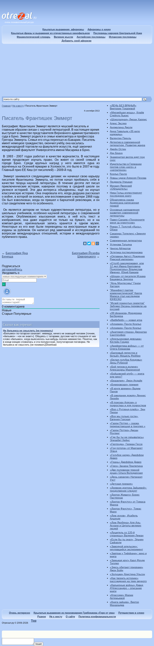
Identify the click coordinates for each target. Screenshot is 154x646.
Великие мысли (63, 37)
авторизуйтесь (12, 269)
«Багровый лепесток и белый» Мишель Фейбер (125, 354)
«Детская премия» (121, 483)
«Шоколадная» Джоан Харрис (128, 119)
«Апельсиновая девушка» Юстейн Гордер (126, 340)
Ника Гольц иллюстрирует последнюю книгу (126, 194)
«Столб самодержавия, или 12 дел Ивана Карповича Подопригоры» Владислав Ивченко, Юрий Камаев (127, 268)
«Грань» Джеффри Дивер (125, 461)
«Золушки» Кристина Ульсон (127, 574)
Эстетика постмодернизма (126, 252)
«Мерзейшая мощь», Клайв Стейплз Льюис (127, 114)
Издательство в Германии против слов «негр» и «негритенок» (126, 166)
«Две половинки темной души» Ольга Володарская (126, 471)
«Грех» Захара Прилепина (126, 465)
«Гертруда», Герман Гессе (126, 444)
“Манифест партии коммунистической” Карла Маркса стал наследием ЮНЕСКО (126, 295)
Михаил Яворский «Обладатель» (121, 187)
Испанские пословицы (122, 37)
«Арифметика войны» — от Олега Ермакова (127, 347)
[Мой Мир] (97, 243)
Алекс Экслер (118, 123)
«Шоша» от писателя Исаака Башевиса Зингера (128, 278)
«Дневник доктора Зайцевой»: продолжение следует (128, 489)
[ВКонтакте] (85, 243)
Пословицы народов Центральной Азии (117, 33)
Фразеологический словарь (33, 37)
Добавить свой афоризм (76, 40)
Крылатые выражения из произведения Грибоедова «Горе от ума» (74, 612)
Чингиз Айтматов (120, 248)
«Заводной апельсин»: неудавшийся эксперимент (126, 548)
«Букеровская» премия (124, 384)
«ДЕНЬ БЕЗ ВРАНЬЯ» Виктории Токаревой (123, 107)
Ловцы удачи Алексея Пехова (128, 177)
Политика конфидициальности (97, 616)
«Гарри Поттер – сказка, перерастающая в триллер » (127, 425)
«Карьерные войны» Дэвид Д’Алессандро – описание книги (126, 588)
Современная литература (126, 240)
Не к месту (55, 616)
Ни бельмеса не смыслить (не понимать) (28, 330)
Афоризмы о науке (99, 29)
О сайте (70, 616)
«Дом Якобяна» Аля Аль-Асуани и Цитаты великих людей (125, 525)
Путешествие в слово (131, 612)
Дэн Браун (116, 153)
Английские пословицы (91, 37)
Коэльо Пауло (118, 173)
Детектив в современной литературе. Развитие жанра (127, 144)
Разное (41, 616)
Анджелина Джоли (121, 127)
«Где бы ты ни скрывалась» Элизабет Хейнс (127, 439)
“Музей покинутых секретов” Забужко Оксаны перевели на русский (128, 306)
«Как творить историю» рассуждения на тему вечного (128, 580)
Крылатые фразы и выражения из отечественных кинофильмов (50, 33)
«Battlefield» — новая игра (126, 319)
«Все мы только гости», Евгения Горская (124, 418)
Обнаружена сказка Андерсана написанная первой (124, 202)
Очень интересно (19, 612)
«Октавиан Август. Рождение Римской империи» (127, 258)
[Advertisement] (77, 70)
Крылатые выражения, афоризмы (63, 29)
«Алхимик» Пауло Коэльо (125, 323)
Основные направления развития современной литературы (125, 212)
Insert (38, 644)
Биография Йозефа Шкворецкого (86, 255)
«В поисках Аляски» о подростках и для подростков (128, 404)
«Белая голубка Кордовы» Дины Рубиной (126, 361)
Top (33, 620)
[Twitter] (89, 243)
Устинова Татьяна (121, 244)
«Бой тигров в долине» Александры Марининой (125, 368)
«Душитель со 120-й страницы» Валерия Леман (126, 534)
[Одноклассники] (93, 243)
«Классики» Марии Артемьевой (121, 597)
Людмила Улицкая (121, 181)
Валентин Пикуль (120, 138)
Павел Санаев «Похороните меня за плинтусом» (127, 221)
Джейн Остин (118, 149)
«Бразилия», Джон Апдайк (126, 380)
